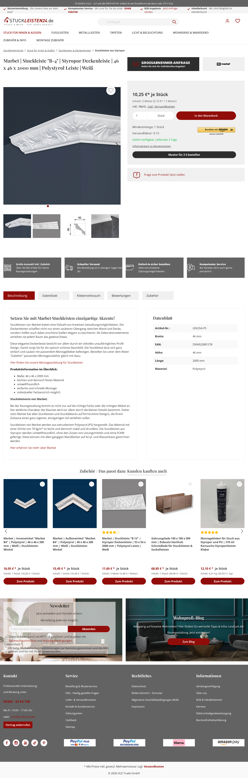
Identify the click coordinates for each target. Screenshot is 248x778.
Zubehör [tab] (152, 296)
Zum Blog (189, 642)
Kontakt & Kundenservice (80, 706)
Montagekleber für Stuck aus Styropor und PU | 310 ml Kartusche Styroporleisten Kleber (220, 544)
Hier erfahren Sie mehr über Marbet (33, 448)
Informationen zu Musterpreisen (151, 146)
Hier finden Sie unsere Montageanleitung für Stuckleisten (46, 362)
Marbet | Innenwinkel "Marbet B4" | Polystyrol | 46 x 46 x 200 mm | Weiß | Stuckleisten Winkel (24, 544)
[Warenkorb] (246, 18)
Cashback (70, 720)
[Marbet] (223, 64)
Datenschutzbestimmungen (42, 648)
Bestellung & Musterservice (81, 686)
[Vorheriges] (7, 147)
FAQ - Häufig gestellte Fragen (82, 693)
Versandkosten (154, 766)
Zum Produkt (25, 581)
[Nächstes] (116, 147)
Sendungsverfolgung (208, 686)
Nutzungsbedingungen (57, 641)
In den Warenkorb (206, 116)
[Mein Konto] (227, 22)
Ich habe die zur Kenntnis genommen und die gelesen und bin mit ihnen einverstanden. (58, 650)
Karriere (200, 706)
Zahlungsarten (73, 713)
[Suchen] (174, 22)
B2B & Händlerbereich (209, 699)
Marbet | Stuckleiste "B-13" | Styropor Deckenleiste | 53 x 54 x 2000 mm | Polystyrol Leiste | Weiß (124, 544)
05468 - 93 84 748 (16, 701)
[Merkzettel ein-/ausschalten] (111, 90)
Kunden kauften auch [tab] (147, 471)
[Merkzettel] (237, 22)
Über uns (201, 693)
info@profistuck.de (23, 717)
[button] (216, 131)
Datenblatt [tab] (49, 296)
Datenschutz (139, 686)
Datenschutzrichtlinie (22, 641)
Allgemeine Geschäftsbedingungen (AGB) (155, 699)
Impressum (138, 706)
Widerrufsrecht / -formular (147, 693)
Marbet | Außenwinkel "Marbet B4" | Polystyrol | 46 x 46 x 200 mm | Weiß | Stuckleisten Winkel (74, 544)
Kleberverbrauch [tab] (88, 296)
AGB (105, 648)
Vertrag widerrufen (18, 725)
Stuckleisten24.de (13, 50)
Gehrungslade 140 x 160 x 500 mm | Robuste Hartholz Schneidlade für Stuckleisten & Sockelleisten (171, 544)
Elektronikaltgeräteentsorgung (213, 713)
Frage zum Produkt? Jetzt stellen (164, 175)
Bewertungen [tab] (121, 296)
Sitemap (70, 726)
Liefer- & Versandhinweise (80, 699)
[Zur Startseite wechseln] (28, 21)
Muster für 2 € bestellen (184, 155)
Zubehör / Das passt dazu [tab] (103, 471)
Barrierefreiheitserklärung (211, 720)
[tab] (19, 295)
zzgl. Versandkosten (161, 106)
